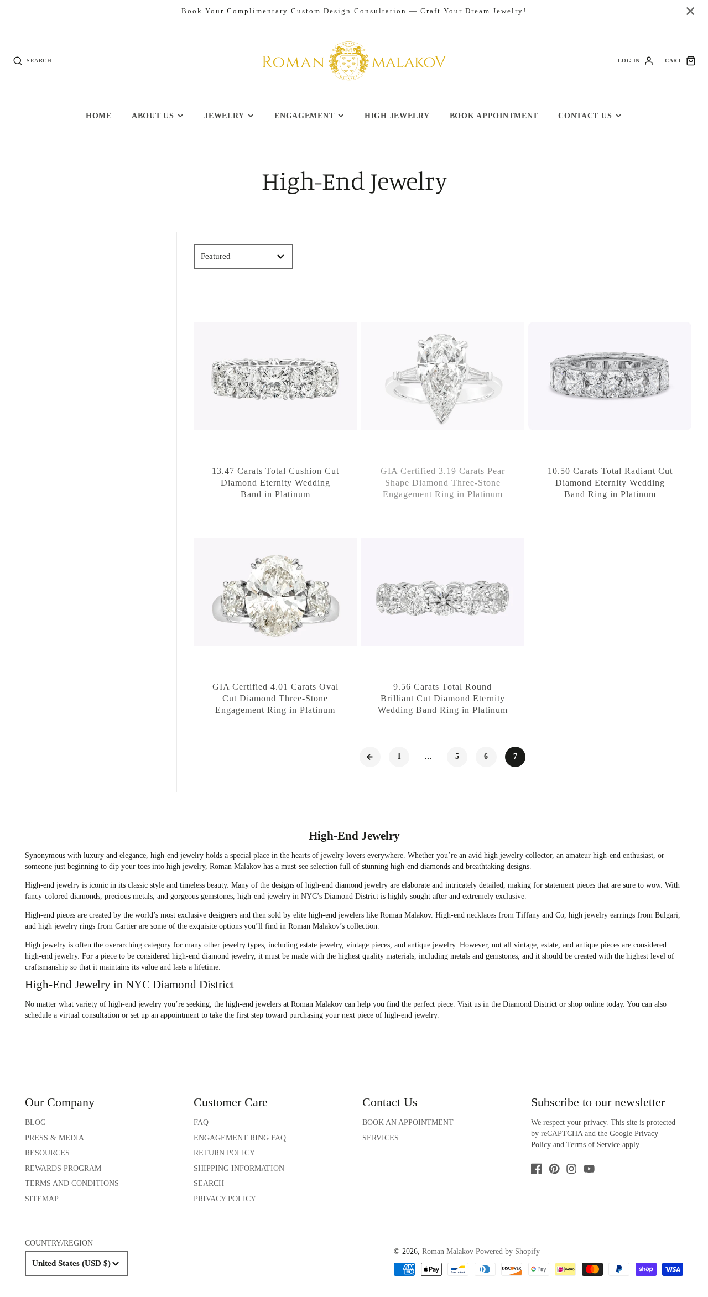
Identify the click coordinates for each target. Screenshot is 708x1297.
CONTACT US (585, 115)
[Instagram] (571, 1168)
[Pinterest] (554, 1168)
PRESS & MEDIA (54, 1138)
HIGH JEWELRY (397, 115)
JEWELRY (224, 115)
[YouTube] (589, 1168)
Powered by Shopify (508, 1251)
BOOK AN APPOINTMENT (408, 1122)
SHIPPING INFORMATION (239, 1168)
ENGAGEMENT (304, 115)
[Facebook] (536, 1168)
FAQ (201, 1122)
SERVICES (380, 1138)
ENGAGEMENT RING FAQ (240, 1138)
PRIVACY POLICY (225, 1199)
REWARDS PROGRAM (63, 1168)
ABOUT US (153, 115)
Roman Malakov (447, 1251)
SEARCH (209, 1183)
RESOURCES (47, 1153)
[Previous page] (370, 757)
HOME (99, 115)
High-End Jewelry (354, 835)
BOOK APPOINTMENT (494, 115)
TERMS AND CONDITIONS (72, 1183)
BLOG (35, 1122)
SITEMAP (42, 1199)
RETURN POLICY (224, 1153)
